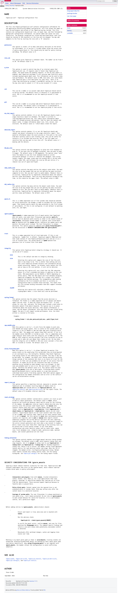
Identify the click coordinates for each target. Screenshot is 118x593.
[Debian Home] (2, 3)
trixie (68, 28)
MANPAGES (7, 0)
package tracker (72, 13)
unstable (70, 33)
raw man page (71, 16)
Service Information (32, 3)
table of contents (73, 20)
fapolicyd (12, 5)
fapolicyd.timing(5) (30, 453)
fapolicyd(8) (10, 558)
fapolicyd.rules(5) (29, 560)
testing (7, 5)
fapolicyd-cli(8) (21, 558)
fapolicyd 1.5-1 (33, 581)
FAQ (23, 3)
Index (7, 3)
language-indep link (73, 11)
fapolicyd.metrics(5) (36, 389)
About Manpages (15, 3)
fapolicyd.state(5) (18, 389)
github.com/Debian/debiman (23, 590)
